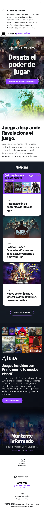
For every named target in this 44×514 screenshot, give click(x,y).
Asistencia (22, 466)
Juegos (22, 459)
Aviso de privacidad (22, 496)
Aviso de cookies (22, 499)
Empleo (22, 464)
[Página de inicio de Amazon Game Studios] (19, 33)
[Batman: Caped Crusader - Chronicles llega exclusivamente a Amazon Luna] (22, 227)
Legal (22, 493)
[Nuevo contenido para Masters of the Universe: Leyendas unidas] (22, 274)
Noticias (22, 462)
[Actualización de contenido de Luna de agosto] (22, 184)
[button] (3, 33)
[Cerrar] (41, 3)
